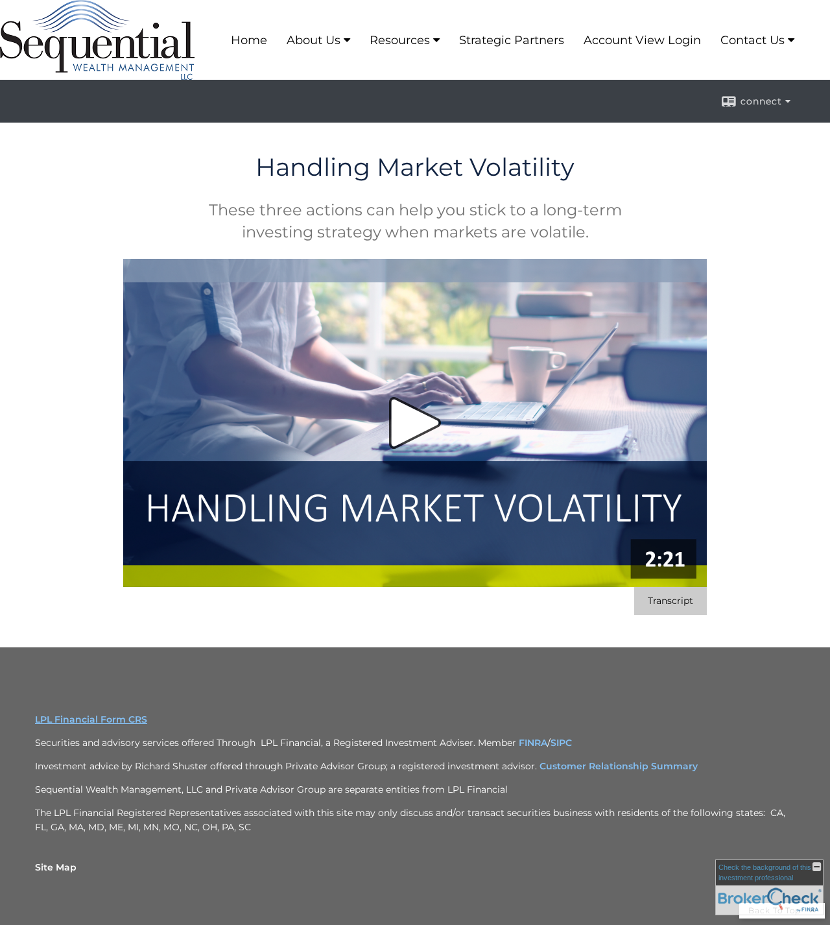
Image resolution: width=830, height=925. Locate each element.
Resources (400, 40)
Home (249, 40)
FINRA (533, 743)
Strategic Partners (511, 40)
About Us (313, 40)
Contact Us (752, 40)
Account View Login (642, 40)
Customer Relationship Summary (619, 766)
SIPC (561, 743)
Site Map (56, 867)
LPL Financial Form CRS (91, 719)
